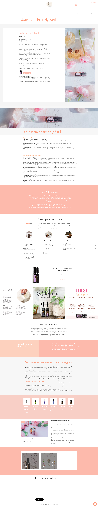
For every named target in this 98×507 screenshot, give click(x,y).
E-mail (36, 485)
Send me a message (39, 490)
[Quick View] (26, 401)
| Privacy (46, 504)
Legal (41, 504)
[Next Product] (76, 401)
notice (43, 504)
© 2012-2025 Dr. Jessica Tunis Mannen (49, 505)
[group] (49, 406)
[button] (76, 5)
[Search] (75, 9)
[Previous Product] (22, 401)
